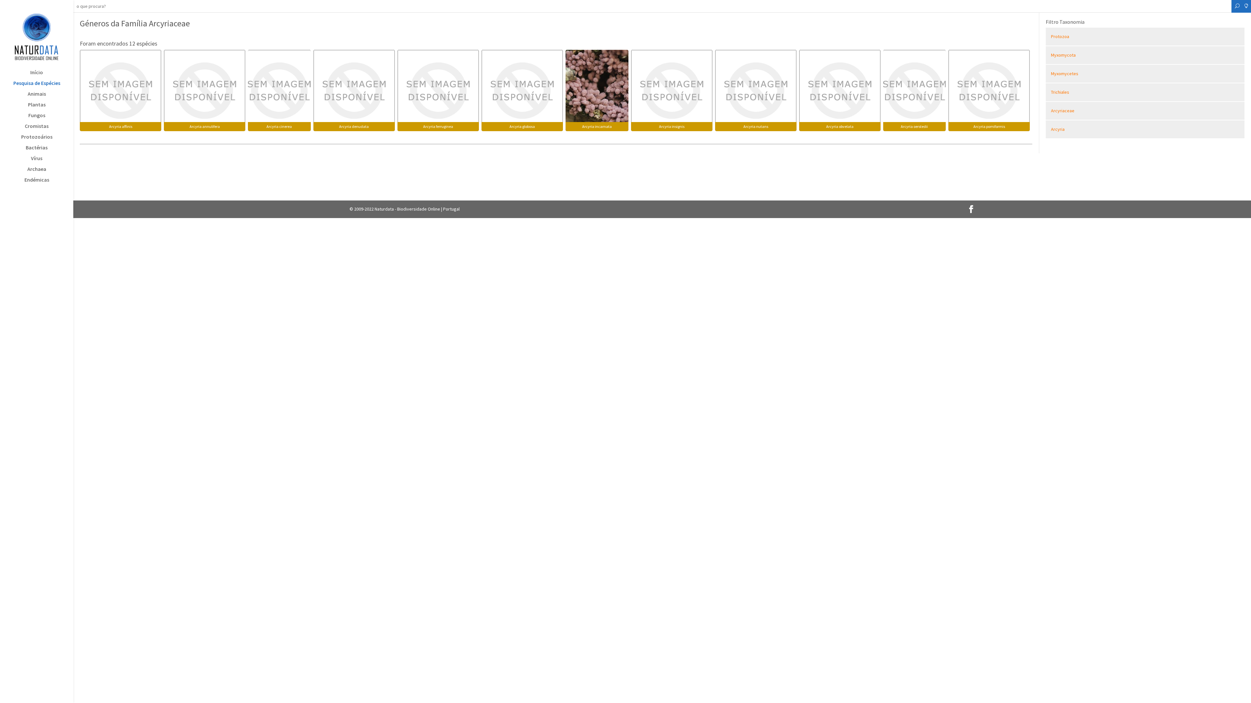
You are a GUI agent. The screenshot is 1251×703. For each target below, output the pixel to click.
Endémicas (36, 180)
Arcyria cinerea (279, 126)
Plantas (37, 105)
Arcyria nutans (755, 126)
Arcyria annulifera (205, 126)
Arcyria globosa (522, 126)
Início (36, 73)
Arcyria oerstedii (914, 126)
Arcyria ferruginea (438, 126)
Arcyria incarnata (597, 126)
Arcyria (1058, 129)
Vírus (36, 158)
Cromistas (37, 126)
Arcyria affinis (120, 126)
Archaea (36, 169)
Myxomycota (1063, 55)
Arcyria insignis (671, 126)
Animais (37, 94)
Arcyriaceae (1062, 111)
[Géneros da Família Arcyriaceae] (120, 90)
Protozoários (36, 137)
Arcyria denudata (354, 126)
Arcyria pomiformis (989, 126)
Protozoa (1060, 36)
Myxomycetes (1064, 73)
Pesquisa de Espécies (36, 83)
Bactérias (37, 148)
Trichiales (1060, 92)
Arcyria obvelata (840, 126)
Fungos (36, 115)
